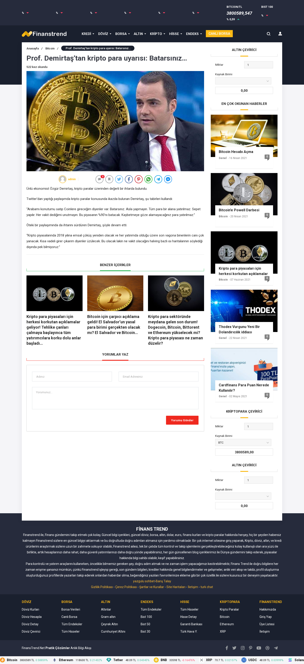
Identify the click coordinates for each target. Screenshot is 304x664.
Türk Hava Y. (188, 631)
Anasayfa (34, 48)
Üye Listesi (266, 624)
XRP (223, 631)
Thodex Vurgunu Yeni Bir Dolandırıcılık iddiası (239, 329)
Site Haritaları (175, 587)
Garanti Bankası (191, 624)
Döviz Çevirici (31, 631)
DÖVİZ (103, 34)
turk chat (207, 587)
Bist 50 (145, 624)
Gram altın (108, 616)
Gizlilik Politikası (102, 587)
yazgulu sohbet (144, 581)
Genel (223, 158)
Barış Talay (163, 581)
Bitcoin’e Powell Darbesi (239, 210)
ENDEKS (192, 34)
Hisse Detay (188, 616)
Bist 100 (146, 616)
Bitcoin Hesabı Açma (236, 152)
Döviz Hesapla (32, 616)
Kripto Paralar (229, 609)
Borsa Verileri (70, 609)
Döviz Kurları (30, 609)
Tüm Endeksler (71, 624)
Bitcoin (51, 48)
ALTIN (138, 34)
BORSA (121, 34)
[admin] (63, 179)
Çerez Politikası (126, 587)
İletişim (193, 587)
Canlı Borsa (69, 616)
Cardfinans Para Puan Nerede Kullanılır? (244, 388)
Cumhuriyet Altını (113, 631)
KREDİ (86, 34)
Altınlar (106, 609)
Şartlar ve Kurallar (151, 587)
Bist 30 (145, 631)
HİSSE (174, 34)
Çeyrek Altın (109, 624)
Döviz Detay (30, 624)
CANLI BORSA (219, 34)
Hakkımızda (267, 609)
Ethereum (227, 624)
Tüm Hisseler (70, 631)
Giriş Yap (265, 616)
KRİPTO (156, 34)
